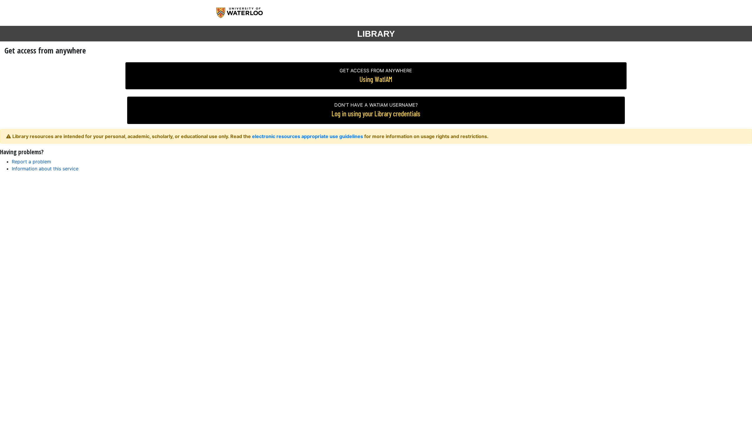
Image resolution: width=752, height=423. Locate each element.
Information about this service (45, 169)
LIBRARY (376, 33)
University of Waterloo (244, 13)
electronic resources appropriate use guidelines (307, 136)
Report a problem (31, 161)
